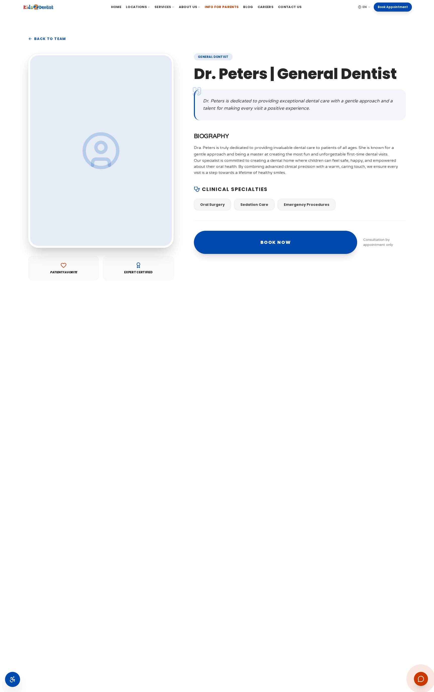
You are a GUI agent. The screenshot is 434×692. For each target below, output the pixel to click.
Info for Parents (222, 7)
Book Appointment (393, 7)
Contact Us (290, 7)
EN (364, 7)
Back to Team (50, 38)
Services (162, 7)
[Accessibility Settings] (12, 679)
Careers (266, 7)
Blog (248, 7)
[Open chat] (421, 679)
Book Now (275, 242)
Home (116, 7)
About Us (188, 7)
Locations (136, 7)
